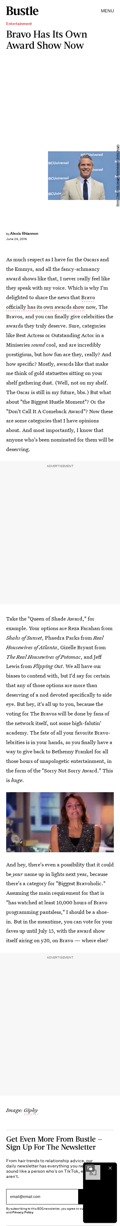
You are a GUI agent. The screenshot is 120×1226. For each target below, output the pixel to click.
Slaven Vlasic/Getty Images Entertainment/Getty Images (117, 175)
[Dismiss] (110, 1168)
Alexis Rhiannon (24, 233)
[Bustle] (22, 11)
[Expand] (90, 1168)
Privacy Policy (23, 1212)
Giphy (31, 1110)
